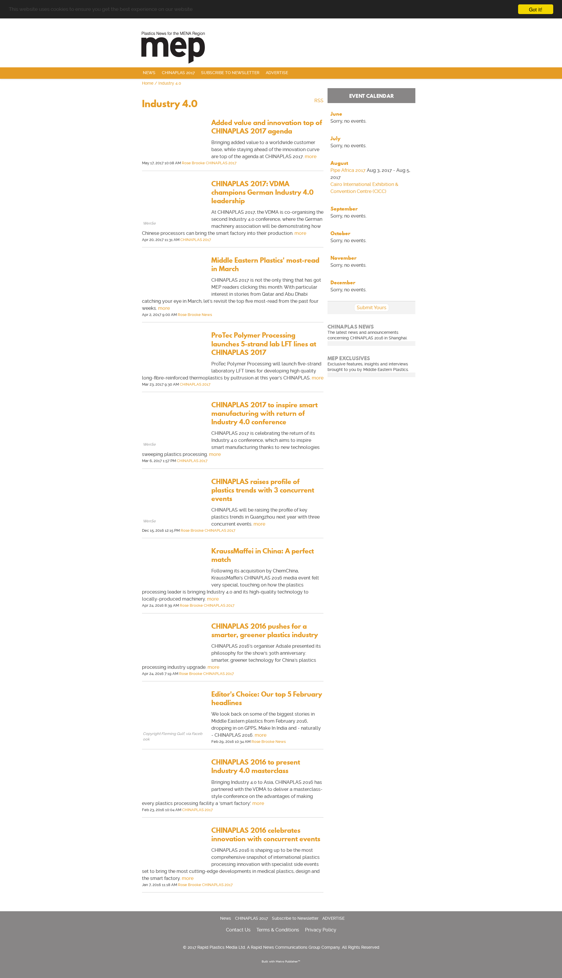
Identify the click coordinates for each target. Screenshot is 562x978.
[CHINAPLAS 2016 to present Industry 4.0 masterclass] (173, 796)
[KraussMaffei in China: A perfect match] (173, 585)
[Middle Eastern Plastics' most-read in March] (173, 294)
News (149, 72)
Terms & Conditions (277, 930)
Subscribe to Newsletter (230, 72)
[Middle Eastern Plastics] (281, 46)
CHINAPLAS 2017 (178, 72)
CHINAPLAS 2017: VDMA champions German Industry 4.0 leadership (262, 192)
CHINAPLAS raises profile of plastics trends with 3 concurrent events (262, 490)
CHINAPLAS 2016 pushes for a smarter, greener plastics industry (264, 630)
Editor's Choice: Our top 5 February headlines (266, 698)
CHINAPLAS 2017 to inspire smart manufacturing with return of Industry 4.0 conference (264, 413)
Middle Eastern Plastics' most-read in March (265, 264)
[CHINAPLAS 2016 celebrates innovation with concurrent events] (173, 864)
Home (147, 83)
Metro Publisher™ (288, 961)
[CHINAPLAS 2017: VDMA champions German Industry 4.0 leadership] (173, 218)
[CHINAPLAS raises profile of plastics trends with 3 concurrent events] (173, 516)
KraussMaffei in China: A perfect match (262, 555)
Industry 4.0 (169, 83)
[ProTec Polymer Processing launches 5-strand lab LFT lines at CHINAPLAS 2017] (173, 369)
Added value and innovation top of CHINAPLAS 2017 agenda (266, 127)
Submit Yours (371, 307)
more (310, 156)
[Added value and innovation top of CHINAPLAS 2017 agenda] (173, 157)
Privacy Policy (320, 930)
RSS (318, 100)
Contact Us (238, 930)
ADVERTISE (277, 72)
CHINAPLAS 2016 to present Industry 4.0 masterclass (255, 766)
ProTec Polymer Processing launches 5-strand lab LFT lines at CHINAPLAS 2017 (263, 343)
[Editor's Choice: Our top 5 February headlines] (173, 728)
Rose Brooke (193, 163)
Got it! (535, 9)
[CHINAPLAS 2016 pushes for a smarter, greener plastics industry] (173, 660)
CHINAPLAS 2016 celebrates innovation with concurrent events (265, 834)
